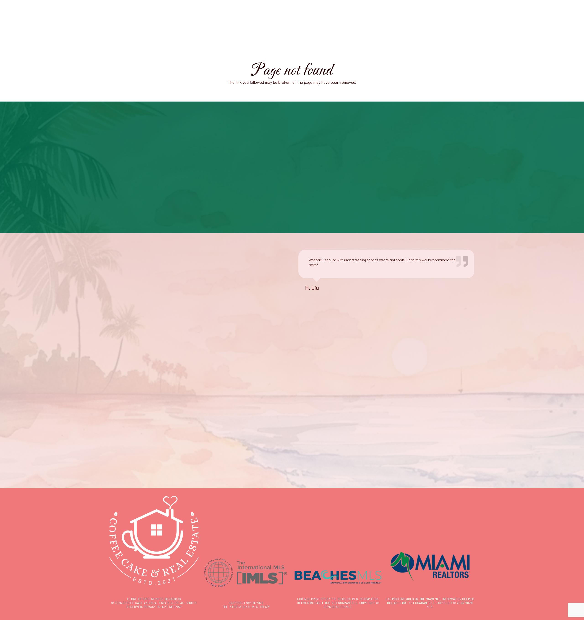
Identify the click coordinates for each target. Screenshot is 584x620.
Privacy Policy (155, 607)
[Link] (23, 23)
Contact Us (129, 401)
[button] (14, 22)
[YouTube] (124, 414)
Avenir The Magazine (219, 379)
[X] (134, 414)
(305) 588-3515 (131, 393)
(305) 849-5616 (131, 385)
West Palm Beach (311, 379)
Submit (404, 461)
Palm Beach (307, 373)
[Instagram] (114, 414)
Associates (212, 373)
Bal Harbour (307, 384)
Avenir (303, 367)
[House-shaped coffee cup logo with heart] (292, 22)
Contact (210, 367)
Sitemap (175, 607)
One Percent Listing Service (225, 384)
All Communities (310, 390)
